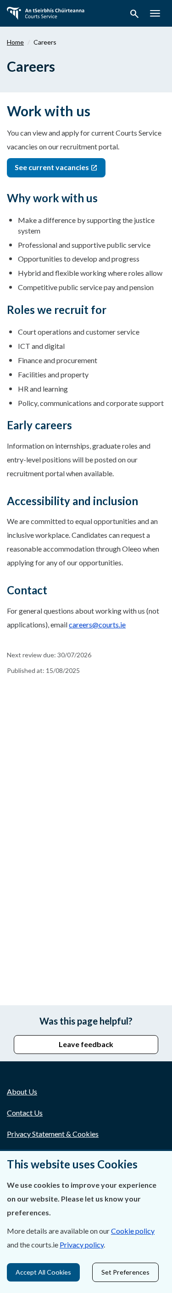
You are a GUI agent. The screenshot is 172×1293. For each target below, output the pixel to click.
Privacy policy (82, 1244)
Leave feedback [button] (86, 1044)
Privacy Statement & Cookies (53, 1133)
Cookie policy (133, 1230)
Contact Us (25, 1112)
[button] (134, 15)
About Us (22, 1091)
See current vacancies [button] (52, 167)
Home (15, 42)
